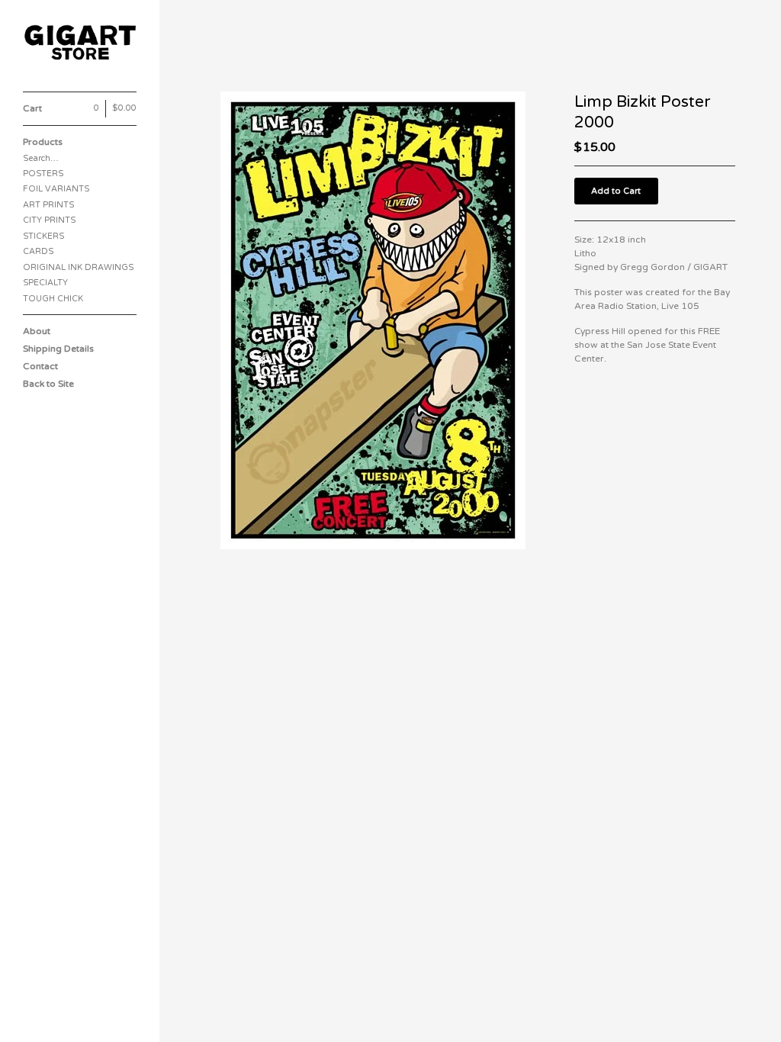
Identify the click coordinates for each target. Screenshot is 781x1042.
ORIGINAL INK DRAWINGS (78, 267)
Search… (40, 158)
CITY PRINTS (49, 220)
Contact (40, 366)
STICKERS (43, 236)
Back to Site (48, 383)
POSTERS (43, 173)
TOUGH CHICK (53, 299)
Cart (80, 108)
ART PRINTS (48, 205)
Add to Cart (616, 191)
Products (43, 142)
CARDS (38, 251)
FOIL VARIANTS (56, 189)
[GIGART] (80, 42)
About (36, 331)
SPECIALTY (45, 283)
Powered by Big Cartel (53, 1010)
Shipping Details (58, 348)
